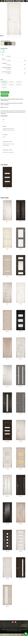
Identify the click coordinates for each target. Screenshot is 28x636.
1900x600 (11, 81)
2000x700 (11, 84)
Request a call (24, 624)
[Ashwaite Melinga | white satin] (14, 18)
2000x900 (4, 87)
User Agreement (24, 626)
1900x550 (4, 81)
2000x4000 (19, 81)
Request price (5, 92)
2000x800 (18, 84)
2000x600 (4, 84)
